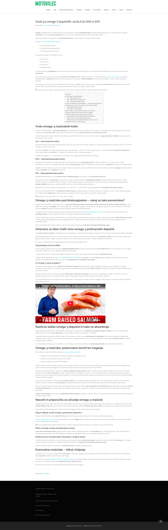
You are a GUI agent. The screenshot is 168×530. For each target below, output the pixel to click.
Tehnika (87, 10)
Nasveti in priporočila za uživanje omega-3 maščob (78, 114)
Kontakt (130, 10)
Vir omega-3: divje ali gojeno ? (74, 109)
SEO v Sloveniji (39, 510)
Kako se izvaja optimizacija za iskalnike (46, 501)
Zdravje (79, 10)
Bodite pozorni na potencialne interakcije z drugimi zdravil (82, 120)
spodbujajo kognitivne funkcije (92, 212)
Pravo (121, 10)
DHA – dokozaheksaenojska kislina (76, 100)
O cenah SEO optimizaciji (42, 505)
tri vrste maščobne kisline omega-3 (50, 41)
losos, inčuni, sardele (113, 77)
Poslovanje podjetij (66, 10)
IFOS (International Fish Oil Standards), (70, 257)
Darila (114, 10)
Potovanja (97, 10)
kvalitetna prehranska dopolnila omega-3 (62, 459)
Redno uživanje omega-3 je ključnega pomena (79, 118)
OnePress (86, 526)
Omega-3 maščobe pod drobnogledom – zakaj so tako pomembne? (83, 103)
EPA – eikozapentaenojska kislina (75, 101)
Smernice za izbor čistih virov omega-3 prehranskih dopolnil (81, 105)
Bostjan (57, 25)
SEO (55, 10)
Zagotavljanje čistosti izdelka (74, 107)
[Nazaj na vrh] (161, 522)
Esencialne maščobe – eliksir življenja (75, 121)
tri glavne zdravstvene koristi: (72, 352)
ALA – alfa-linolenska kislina (74, 98)
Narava (106, 10)
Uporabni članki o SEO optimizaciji (45, 488)
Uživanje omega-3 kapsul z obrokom (45, 419)
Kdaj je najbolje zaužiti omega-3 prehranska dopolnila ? (81, 116)
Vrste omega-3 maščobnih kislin (73, 96)
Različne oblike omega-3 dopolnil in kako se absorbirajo (80, 110)
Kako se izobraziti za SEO (42, 515)
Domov (48, 10)
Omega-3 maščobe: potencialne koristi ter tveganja (79, 112)
